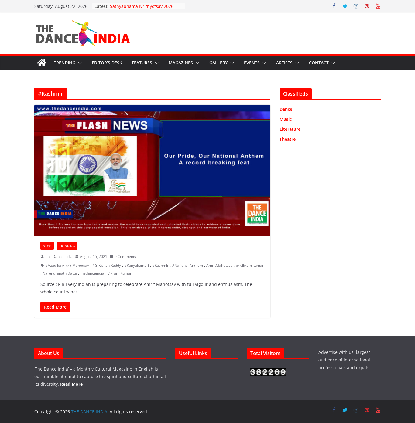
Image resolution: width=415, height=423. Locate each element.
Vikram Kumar (120, 273)
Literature (290, 129)
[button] (78, 63)
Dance (286, 109)
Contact (319, 63)
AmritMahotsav (219, 265)
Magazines (181, 63)
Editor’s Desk (107, 63)
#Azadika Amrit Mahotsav (67, 265)
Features (142, 63)
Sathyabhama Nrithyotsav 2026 (141, 6)
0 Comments (125, 256)
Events (252, 63)
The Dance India (59, 256)
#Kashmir (160, 265)
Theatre (288, 139)
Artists (284, 63)
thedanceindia (92, 273)
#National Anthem (187, 265)
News (47, 246)
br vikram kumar (250, 265)
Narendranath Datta (60, 273)
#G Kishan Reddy (106, 265)
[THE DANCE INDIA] (41, 63)
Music (286, 119)
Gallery (218, 63)
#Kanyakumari (136, 265)
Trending (64, 63)
